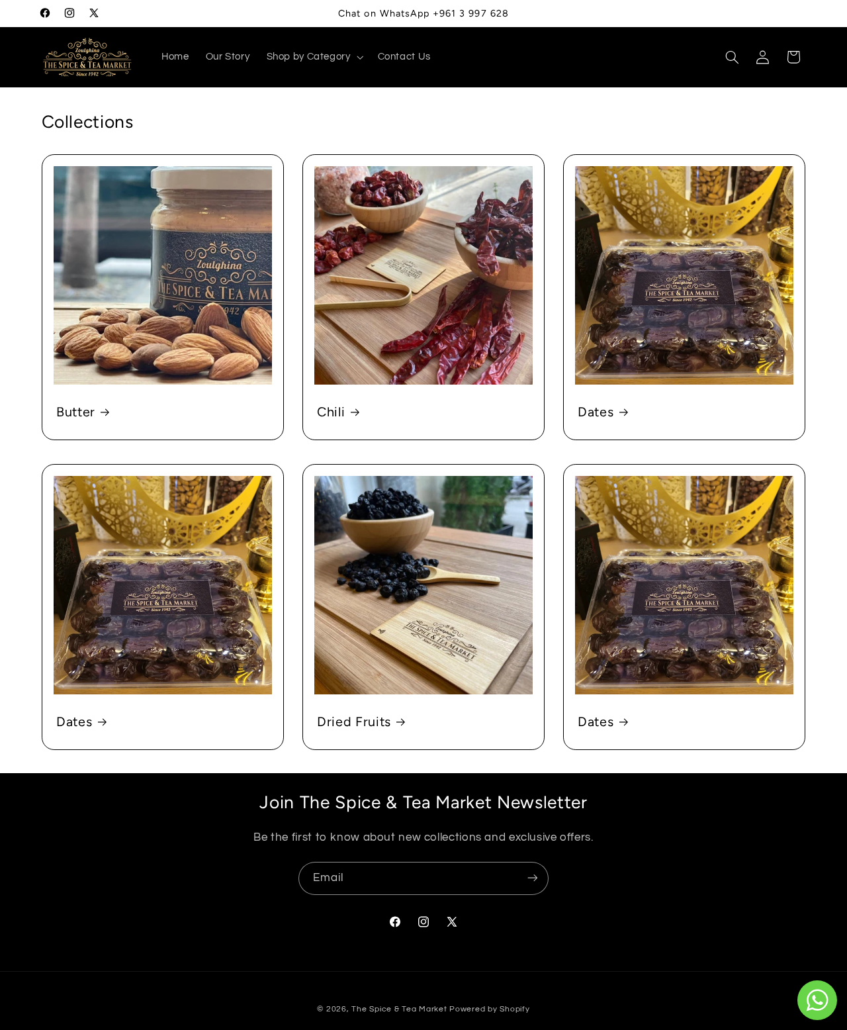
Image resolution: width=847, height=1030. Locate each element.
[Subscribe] (532, 878)
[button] (313, 56)
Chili (331, 412)
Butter (75, 412)
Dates (595, 412)
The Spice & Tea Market (399, 1009)
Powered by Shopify (489, 1009)
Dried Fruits (354, 721)
